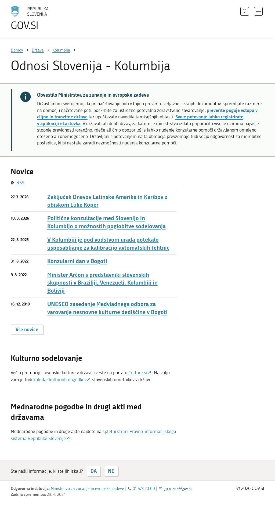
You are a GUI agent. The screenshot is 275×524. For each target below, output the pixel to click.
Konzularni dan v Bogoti (77, 261)
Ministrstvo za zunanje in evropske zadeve (87, 488)
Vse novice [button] (27, 329)
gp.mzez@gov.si (178, 488)
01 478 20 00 (144, 488)
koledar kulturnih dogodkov (59, 379)
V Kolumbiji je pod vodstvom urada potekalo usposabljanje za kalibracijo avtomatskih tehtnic (108, 243)
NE (111, 470)
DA (94, 470)
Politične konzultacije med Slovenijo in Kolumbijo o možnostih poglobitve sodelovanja (106, 222)
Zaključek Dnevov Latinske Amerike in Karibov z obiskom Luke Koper (107, 201)
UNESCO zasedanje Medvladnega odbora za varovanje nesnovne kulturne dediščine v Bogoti (107, 308)
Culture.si (137, 372)
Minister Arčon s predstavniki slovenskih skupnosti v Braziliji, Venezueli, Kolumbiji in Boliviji (102, 282)
